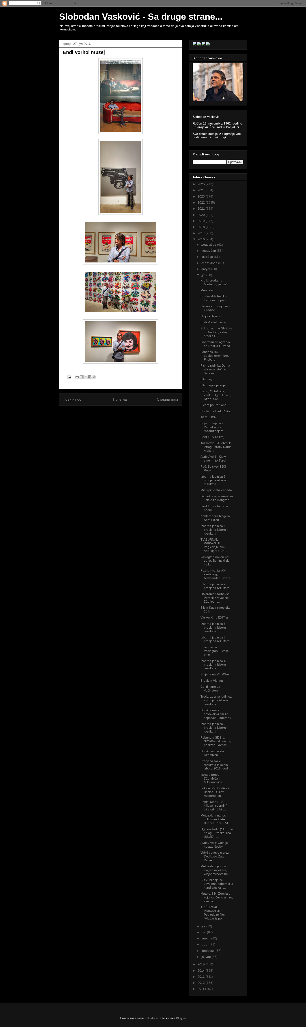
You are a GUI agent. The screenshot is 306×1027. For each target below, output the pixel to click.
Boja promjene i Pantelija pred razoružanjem (211, 427)
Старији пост (167, 399)
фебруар (208, 950)
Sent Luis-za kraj (212, 437)
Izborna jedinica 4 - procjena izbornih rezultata (214, 664)
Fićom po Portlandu (214, 405)
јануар (206, 956)
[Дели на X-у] (85, 377)
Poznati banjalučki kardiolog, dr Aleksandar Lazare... (216, 574)
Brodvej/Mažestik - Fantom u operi (213, 298)
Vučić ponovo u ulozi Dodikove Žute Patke (214, 856)
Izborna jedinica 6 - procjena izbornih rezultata (214, 627)
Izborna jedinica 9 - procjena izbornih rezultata (214, 480)
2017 (202, 233)
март (205, 944)
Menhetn (206, 290)
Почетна (120, 399)
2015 (202, 964)
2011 (201, 988)
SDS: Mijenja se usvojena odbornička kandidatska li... (216, 883)
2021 (202, 208)
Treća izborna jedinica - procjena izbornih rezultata (216, 700)
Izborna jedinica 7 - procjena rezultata (214, 586)
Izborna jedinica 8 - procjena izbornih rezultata (214, 529)
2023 (202, 196)
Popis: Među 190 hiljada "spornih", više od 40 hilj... (214, 805)
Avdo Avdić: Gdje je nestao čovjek (214, 844)
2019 (202, 221)
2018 (202, 227)
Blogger (181, 1018)
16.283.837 (208, 417)
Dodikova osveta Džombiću (212, 753)
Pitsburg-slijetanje (213, 385)
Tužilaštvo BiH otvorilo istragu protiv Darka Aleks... (216, 446)
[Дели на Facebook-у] (90, 377)
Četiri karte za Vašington (210, 688)
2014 (202, 970)
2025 (202, 184)
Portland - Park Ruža (215, 411)
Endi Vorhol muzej (213, 322)
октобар (207, 256)
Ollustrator (152, 1018)
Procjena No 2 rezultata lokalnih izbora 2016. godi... (215, 764)
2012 (202, 982)
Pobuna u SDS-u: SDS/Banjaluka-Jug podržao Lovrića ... (215, 741)
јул (203, 275)
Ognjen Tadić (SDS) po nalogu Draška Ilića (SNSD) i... (216, 832)
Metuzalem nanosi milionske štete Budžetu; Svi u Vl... (215, 819)
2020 (202, 215)
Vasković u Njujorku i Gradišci (215, 308)
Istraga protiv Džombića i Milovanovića (211, 778)
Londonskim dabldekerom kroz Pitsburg (214, 355)
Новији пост (73, 399)
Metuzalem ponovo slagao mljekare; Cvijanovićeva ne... (215, 870)
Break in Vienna (211, 680)
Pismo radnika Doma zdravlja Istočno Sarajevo (215, 369)
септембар (209, 263)
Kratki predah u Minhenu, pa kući (214, 282)
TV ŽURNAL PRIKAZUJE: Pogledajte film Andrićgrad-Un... (213, 545)
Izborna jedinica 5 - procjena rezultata (214, 639)
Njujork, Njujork (211, 316)
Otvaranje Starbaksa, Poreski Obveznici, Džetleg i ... (215, 597)
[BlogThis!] (81, 377)
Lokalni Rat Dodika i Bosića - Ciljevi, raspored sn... (214, 792)
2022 (202, 202)
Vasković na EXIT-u (214, 617)
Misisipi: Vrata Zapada (216, 490)
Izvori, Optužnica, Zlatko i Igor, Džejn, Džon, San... (215, 395)
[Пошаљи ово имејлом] (77, 377)
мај (204, 932)
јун (203, 926)
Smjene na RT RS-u (214, 674)
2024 (202, 190)
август (206, 269)
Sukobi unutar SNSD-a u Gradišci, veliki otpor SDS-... (216, 332)
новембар (209, 250)
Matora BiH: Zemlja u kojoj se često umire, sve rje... (216, 897)
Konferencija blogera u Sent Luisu (216, 518)
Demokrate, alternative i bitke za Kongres (216, 498)
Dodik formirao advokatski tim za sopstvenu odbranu (215, 714)
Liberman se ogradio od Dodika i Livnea (215, 344)
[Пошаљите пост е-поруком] (69, 376)
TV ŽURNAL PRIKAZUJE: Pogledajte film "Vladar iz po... (212, 912)
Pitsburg (206, 379)
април (206, 938)
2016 (202, 239)
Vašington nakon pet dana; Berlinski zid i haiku (215, 560)
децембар (209, 244)
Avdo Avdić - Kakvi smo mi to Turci (213, 458)
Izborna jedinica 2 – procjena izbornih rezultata (214, 727)
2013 (202, 976)
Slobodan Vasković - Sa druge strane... (140, 16)
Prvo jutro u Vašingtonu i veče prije (214, 651)
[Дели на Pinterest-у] (94, 377)
